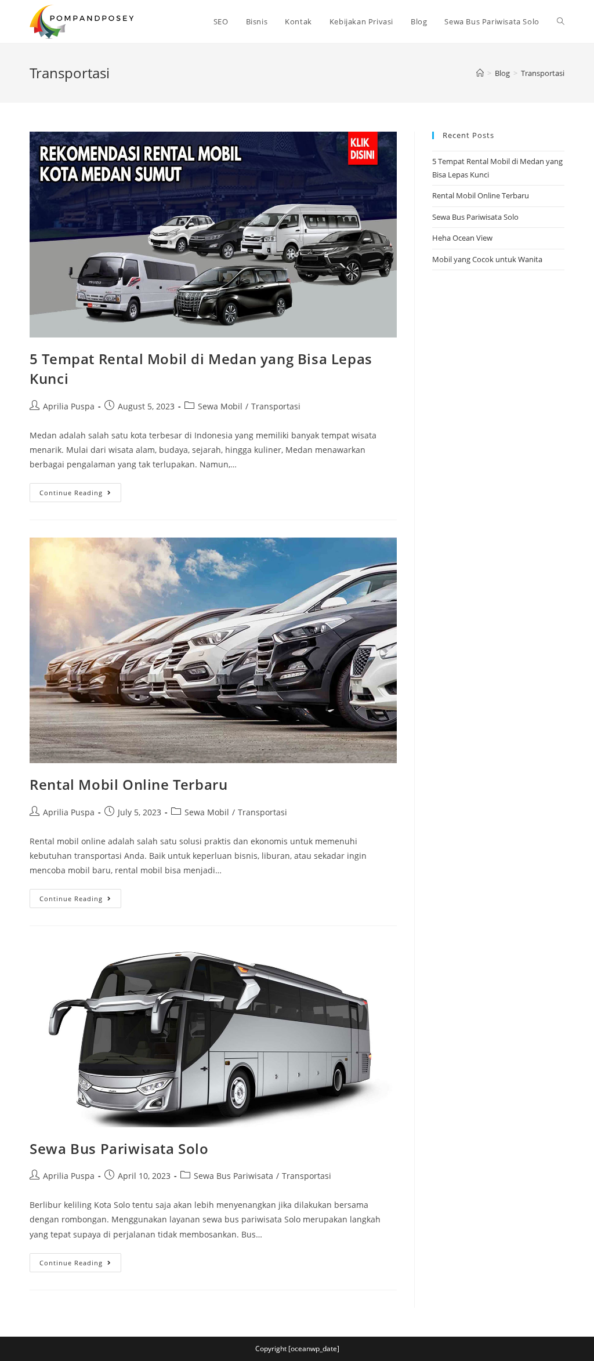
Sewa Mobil (220, 406)
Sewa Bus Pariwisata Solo (119, 1148)
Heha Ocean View (462, 238)
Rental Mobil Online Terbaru (128, 784)
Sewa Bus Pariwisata (233, 1175)
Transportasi (275, 406)
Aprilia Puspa (69, 406)
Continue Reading (80, 494)
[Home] (480, 73)
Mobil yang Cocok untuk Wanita (487, 259)
